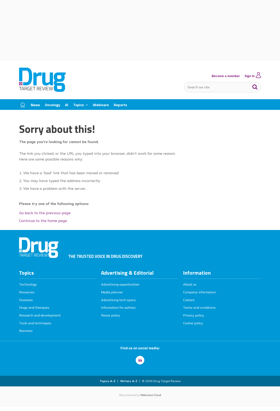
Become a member (226, 76)
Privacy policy (193, 315)
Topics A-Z (107, 381)
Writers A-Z (128, 381)
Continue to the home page (43, 220)
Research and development (40, 315)
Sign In (250, 76)
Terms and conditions (199, 307)
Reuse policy (110, 315)
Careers (189, 300)
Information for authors (118, 307)
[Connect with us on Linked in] (140, 360)
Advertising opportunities (120, 284)
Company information (199, 292)
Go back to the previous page (45, 213)
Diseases (26, 300)
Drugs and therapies (34, 307)
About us (189, 284)
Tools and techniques (35, 323)
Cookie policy (193, 323)
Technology (28, 284)
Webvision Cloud (150, 395)
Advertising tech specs (118, 300)
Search (255, 86)
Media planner (112, 292)
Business (26, 331)
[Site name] (42, 91)
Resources (26, 292)
